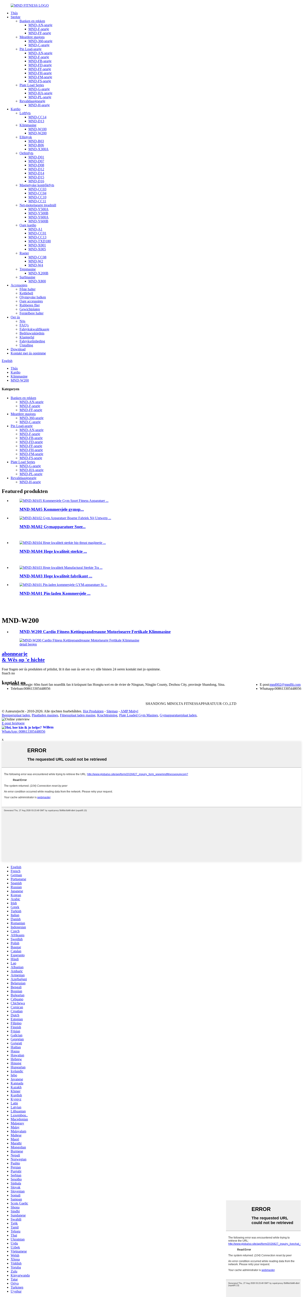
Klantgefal (27, 337)
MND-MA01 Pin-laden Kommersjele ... (55, 593)
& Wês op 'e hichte (23, 657)
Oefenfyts (26, 153)
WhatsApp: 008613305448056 (23, 731)
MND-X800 (37, 281)
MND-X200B (38, 273)
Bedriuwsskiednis (32, 333)
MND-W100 (37, 129)
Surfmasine (27, 277)
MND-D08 (36, 165)
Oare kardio (28, 225)
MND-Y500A (38, 209)
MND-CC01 (37, 233)
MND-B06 (36, 145)
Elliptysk (26, 137)
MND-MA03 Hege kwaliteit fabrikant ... (56, 576)
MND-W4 (35, 265)
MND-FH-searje (40, 73)
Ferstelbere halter (31, 313)
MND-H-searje (39, 105)
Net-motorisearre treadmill (38, 205)
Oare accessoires (31, 301)
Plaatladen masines (45, 715)
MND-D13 (36, 121)
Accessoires (19, 285)
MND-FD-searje (40, 65)
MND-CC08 (37, 257)
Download (18, 349)
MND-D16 (36, 181)
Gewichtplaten (30, 309)
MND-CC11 (37, 201)
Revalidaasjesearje (32, 101)
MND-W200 (37, 133)
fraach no (8, 673)
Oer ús (15, 317)
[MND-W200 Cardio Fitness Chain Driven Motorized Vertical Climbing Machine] (79, 640)
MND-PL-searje (39, 97)
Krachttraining (107, 715)
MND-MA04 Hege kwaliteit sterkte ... (53, 551)
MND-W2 (35, 261)
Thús (14, 13)
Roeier (24, 253)
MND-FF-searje (39, 33)
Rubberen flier (30, 305)
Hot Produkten (93, 711)
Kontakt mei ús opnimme (28, 353)
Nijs (22, 321)
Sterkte (15, 17)
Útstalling (26, 345)
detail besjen (28, 644)
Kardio (15, 109)
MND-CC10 (37, 197)
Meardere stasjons (32, 37)
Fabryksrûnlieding (32, 341)
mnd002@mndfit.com (285, 684)
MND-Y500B (38, 213)
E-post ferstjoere (13, 723)
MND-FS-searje (39, 81)
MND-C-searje (38, 45)
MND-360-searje (40, 41)
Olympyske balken (33, 297)
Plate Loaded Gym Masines (138, 715)
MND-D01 (36, 157)
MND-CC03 (37, 189)
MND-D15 (36, 177)
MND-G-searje (39, 89)
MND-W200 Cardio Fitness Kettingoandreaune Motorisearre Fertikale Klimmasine (95, 631)
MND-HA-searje (40, 93)
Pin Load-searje (30, 49)
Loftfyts (25, 113)
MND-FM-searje (40, 77)
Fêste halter (27, 289)
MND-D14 (36, 173)
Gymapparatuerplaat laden (178, 715)
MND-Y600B (38, 221)
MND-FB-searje (39, 61)
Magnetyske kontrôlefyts (37, 185)
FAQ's (24, 325)
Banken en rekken (32, 21)
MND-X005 (37, 249)
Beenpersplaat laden (16, 715)
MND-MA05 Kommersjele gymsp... (52, 509)
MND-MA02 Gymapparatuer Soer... (53, 526)
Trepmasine (28, 269)
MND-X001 (37, 245)
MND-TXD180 (39, 241)
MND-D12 (36, 169)
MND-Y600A (38, 217)
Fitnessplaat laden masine (77, 715)
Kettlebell (26, 293)
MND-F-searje (38, 29)
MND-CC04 (37, 193)
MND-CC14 (37, 117)
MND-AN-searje (40, 25)
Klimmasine (28, 125)
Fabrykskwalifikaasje (34, 329)
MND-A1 (35, 229)
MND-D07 (36, 161)
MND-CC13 (37, 237)
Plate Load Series (32, 85)
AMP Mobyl (129, 711)
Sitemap (112, 711)
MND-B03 (36, 141)
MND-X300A (38, 149)
